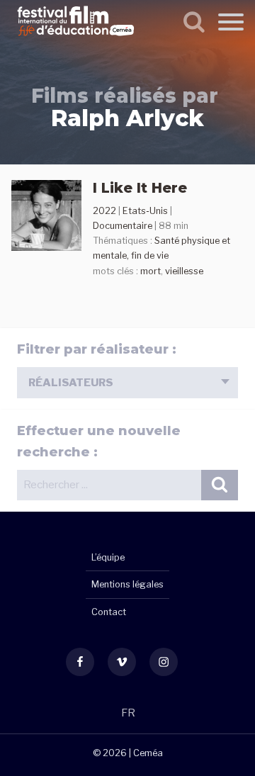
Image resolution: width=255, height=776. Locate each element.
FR (128, 713)
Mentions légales (127, 584)
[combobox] (127, 382)
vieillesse (184, 271)
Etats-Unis (145, 211)
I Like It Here (140, 187)
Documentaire (122, 225)
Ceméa (148, 753)
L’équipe (108, 557)
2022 (104, 211)
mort (150, 271)
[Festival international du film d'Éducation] (76, 38)
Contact (108, 612)
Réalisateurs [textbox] (70, 382)
